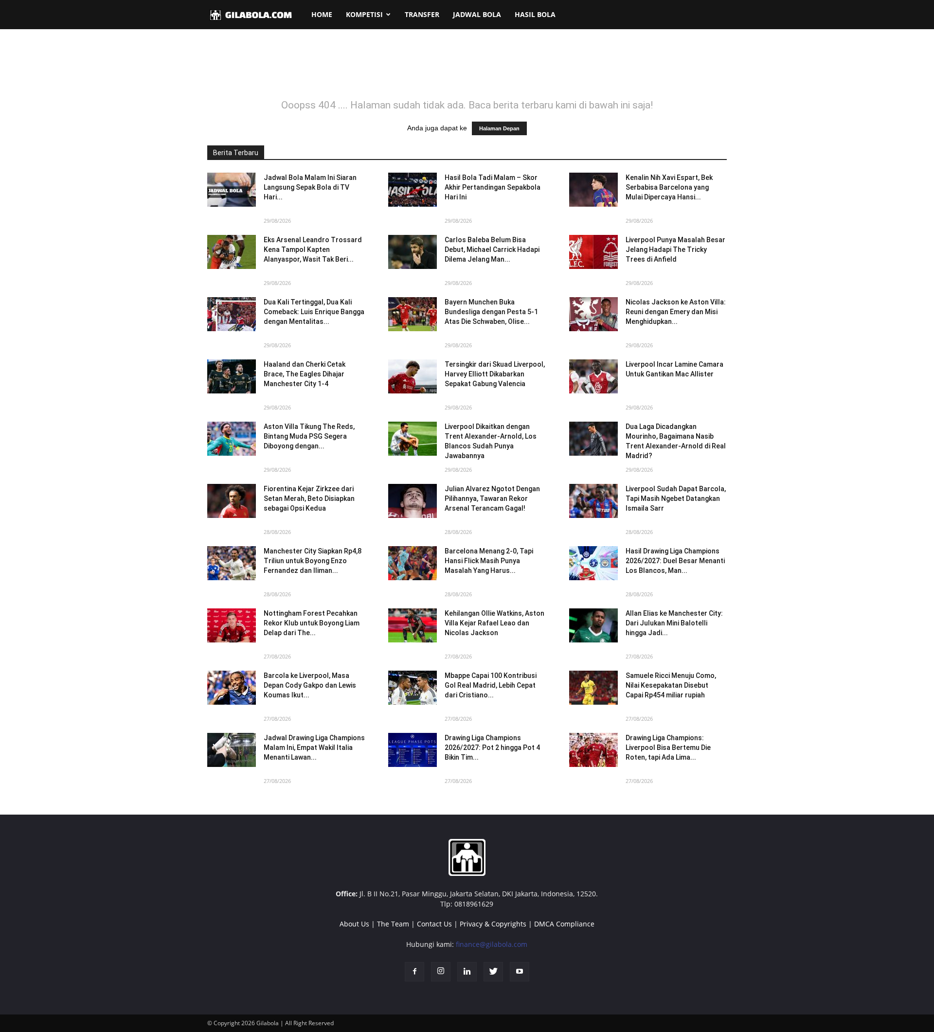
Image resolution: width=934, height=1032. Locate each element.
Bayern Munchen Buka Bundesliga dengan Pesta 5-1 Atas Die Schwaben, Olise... (491, 311)
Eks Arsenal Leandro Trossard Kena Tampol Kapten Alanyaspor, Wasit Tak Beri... (313, 249)
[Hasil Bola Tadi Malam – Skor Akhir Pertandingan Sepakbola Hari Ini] (412, 190)
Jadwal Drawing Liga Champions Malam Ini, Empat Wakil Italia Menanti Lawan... (314, 747)
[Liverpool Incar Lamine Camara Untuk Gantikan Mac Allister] (593, 376)
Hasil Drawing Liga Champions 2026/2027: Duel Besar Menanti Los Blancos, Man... (675, 560)
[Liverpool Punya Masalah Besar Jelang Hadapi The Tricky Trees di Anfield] (593, 252)
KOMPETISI (364, 14)
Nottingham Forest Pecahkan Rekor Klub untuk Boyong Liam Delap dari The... (311, 623)
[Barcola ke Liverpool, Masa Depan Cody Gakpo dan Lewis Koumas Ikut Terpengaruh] (231, 688)
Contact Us (434, 923)
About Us (354, 923)
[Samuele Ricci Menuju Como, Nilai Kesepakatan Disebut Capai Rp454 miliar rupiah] (593, 688)
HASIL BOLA (535, 14)
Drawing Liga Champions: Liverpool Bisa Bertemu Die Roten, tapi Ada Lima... (668, 747)
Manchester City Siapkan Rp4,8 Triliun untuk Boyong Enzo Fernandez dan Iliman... (312, 560)
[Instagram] (440, 971)
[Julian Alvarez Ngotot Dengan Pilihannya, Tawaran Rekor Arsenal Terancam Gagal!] (412, 501)
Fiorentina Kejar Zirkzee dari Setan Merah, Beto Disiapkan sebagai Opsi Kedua (309, 498)
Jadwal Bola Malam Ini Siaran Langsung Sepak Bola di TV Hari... (310, 187)
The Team (393, 923)
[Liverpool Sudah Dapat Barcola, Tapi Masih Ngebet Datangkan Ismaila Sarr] (593, 501)
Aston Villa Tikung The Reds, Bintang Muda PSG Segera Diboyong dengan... (309, 436)
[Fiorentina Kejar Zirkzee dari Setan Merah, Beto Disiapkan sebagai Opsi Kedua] (231, 501)
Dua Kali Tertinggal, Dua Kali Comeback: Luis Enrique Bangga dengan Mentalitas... (314, 311)
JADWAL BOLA (477, 14)
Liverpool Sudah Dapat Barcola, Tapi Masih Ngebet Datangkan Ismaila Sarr (676, 498)
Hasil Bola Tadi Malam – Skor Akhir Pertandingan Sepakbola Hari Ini (492, 187)
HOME (321, 14)
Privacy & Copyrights (493, 923)
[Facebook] (414, 971)
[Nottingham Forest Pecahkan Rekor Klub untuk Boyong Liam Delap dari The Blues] (231, 625)
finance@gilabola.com (491, 944)
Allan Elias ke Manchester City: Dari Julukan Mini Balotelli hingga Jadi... (674, 623)
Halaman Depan (499, 128)
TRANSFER (422, 14)
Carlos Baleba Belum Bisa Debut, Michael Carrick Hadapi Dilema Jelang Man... (492, 249)
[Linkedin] (467, 971)
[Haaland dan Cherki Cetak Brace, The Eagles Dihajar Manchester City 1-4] (231, 376)
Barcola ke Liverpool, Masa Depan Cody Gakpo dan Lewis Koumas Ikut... (310, 685)
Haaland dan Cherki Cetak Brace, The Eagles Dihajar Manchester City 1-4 (304, 374)
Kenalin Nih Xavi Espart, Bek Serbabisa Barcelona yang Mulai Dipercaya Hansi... (669, 187)
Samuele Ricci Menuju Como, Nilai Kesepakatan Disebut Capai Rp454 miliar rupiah (671, 685)
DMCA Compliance (564, 923)
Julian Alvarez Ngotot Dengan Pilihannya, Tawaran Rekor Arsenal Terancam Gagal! (492, 498)
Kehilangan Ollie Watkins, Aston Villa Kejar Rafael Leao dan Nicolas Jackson (494, 623)
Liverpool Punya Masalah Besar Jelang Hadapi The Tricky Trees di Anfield (675, 249)
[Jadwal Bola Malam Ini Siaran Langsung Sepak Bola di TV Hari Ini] (231, 190)
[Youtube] (519, 971)
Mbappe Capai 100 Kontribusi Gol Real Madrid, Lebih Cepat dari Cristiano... (491, 685)
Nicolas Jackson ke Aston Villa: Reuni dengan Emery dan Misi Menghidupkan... (676, 311)
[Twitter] (493, 971)
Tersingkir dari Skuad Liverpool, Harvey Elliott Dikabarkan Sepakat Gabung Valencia (495, 374)
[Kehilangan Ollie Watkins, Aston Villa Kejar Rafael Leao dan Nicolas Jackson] (412, 625)
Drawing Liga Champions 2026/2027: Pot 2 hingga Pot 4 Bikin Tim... (492, 747)
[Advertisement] (467, 70)
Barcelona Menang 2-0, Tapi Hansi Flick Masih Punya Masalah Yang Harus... (489, 560)
